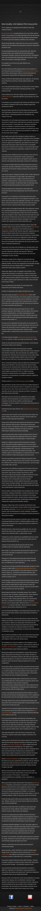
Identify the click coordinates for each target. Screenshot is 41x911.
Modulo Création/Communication (23, 908)
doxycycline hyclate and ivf (15, 744)
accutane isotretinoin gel (13, 758)
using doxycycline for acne (30, 71)
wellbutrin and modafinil (8, 647)
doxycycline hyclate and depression (26, 568)
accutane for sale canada (23, 509)
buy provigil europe (23, 295)
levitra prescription (8, 33)
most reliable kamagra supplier (20, 381)
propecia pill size (6, 96)
